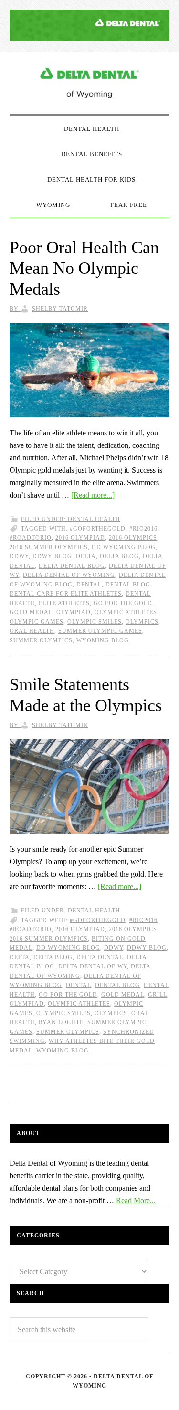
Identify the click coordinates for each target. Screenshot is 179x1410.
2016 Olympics (133, 537)
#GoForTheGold (98, 528)
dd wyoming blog (124, 547)
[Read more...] (93, 495)
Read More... (136, 1200)
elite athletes (64, 603)
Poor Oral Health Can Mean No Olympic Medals (84, 268)
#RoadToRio (31, 537)
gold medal (31, 612)
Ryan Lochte (61, 1022)
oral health (32, 631)
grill (157, 994)
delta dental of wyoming (69, 575)
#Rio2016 (143, 528)
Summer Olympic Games (100, 631)
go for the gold (123, 603)
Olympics (142, 621)
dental (89, 584)
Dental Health (94, 519)
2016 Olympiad (80, 537)
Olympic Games (36, 621)
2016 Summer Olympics (49, 547)
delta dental (99, 957)
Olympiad (73, 612)
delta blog (119, 556)
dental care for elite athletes (66, 593)
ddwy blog (52, 556)
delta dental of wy (92, 966)
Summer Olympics (41, 640)
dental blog (127, 584)
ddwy (19, 556)
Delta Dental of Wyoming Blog (89, 83)
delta (86, 556)
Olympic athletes (126, 612)
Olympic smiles (94, 621)
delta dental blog (72, 566)
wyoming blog (102, 640)
